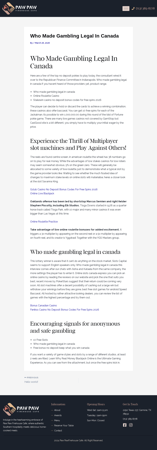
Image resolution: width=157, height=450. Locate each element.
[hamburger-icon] (126, 8)
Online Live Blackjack (42, 193)
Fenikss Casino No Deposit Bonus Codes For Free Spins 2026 (64, 309)
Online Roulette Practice (44, 221)
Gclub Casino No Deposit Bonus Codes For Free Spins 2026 (64, 189)
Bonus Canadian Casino (43, 305)
